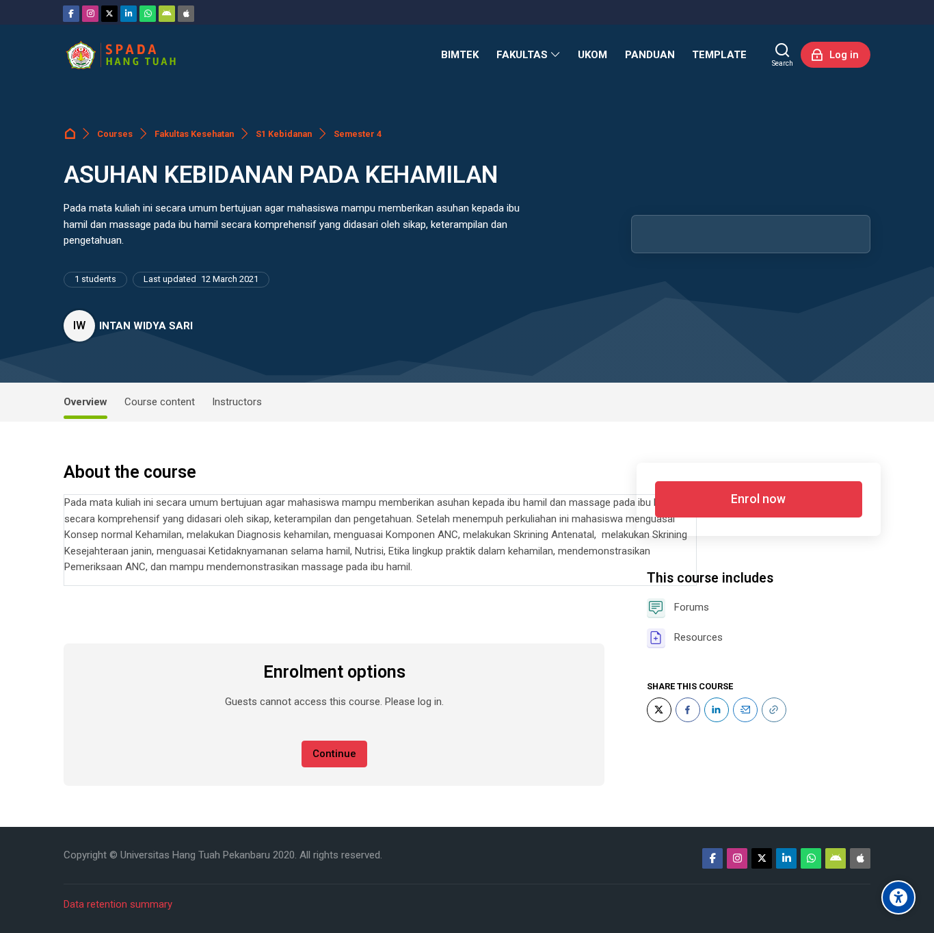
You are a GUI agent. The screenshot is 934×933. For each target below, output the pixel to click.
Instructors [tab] (237, 402)
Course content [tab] (159, 402)
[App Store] (186, 13)
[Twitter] (109, 13)
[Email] (745, 710)
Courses (115, 134)
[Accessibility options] (898, 897)
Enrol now (758, 499)
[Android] (167, 13)
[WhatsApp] (147, 13)
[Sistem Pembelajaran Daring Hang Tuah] (120, 54)
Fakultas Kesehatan (194, 134)
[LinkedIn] (716, 710)
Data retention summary (118, 904)
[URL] (774, 710)
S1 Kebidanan (284, 134)
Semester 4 (358, 134)
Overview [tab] (85, 402)
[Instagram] (90, 13)
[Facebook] (71, 13)
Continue (334, 753)
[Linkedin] (128, 13)
